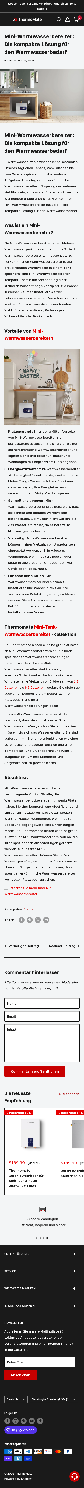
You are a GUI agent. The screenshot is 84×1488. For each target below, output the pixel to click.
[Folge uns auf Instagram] (15, 1421)
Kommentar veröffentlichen (35, 1071)
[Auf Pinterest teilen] (30, 919)
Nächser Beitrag (62, 946)
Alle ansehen (69, 1094)
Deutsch (12, 1399)
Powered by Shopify (18, 1478)
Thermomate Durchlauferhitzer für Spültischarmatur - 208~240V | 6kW (26, 1177)
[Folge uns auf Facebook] (7, 1421)
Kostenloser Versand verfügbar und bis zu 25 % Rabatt (42, 6)
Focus (8, 60)
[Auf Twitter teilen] (38, 919)
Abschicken (20, 1375)
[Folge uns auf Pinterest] (24, 1421)
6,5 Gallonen (35, 687)
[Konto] (67, 19)
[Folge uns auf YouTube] (32, 1421)
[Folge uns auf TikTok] (40, 1421)
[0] (76, 19)
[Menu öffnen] (6, 19)
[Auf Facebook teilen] (22, 919)
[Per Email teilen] (46, 919)
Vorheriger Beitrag (24, 946)
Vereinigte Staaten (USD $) (50, 1399)
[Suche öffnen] (59, 19)
